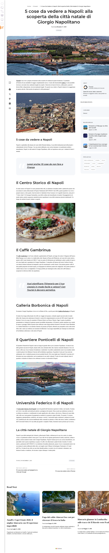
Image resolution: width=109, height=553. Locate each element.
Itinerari (35, 6)
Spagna (99, 166)
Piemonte (86, 166)
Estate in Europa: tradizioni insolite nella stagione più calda (98, 136)
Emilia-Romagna (88, 160)
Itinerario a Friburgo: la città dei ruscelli (98, 127)
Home (29, 6)
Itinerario (87, 163)
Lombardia (101, 163)
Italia (103, 160)
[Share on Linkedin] (10, 103)
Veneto (93, 169)
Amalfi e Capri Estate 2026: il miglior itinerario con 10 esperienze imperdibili (22, 523)
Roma (93, 166)
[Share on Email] (10, 108)
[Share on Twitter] (10, 94)
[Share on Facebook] (10, 89)
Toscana (86, 169)
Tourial (53, 27)
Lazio (93, 163)
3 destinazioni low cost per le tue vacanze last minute (98, 145)
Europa (97, 160)
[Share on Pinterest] (10, 99)
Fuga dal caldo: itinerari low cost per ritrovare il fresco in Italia (58, 518)
